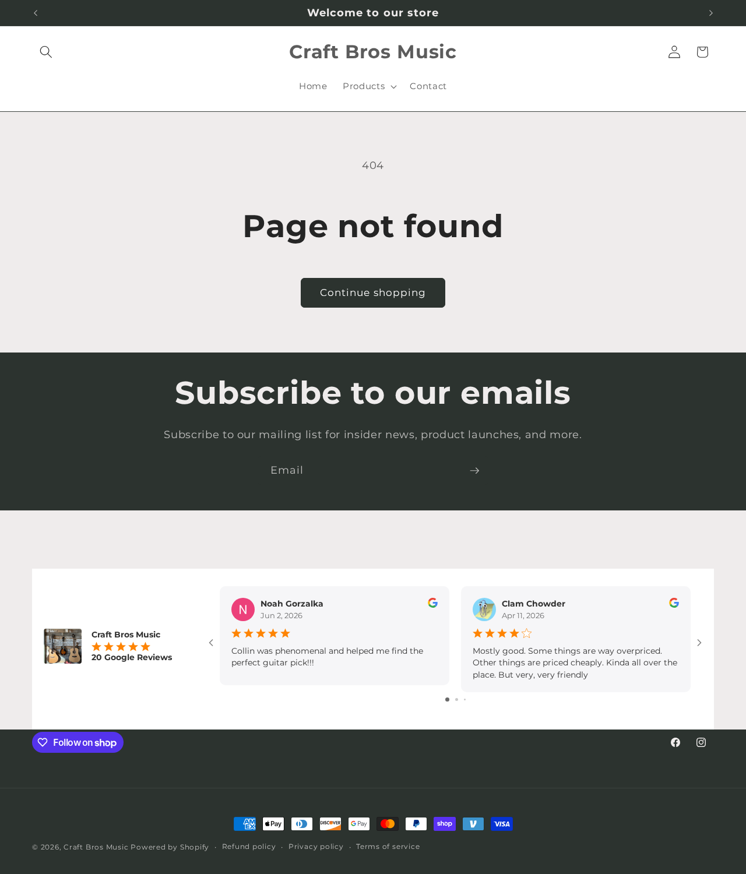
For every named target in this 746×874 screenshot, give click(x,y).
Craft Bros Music (96, 847)
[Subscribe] (474, 470)
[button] (46, 52)
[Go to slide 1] (447, 699)
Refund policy (249, 846)
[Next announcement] (711, 13)
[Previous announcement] (35, 13)
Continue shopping (373, 292)
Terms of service (388, 846)
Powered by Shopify (170, 847)
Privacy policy (316, 846)
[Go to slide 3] (465, 699)
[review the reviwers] (433, 605)
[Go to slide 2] (456, 699)
